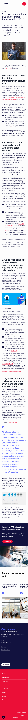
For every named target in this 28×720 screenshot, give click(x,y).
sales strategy (8, 68)
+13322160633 (6, 643)
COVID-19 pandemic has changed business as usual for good (14, 98)
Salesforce (14, 350)
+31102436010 (5, 649)
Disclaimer (23, 715)
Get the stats (7, 541)
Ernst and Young (13, 422)
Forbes (7, 230)
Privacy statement (21, 712)
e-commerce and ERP (7, 363)
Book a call (6, 664)
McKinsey (13, 127)
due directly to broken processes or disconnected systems (12, 370)
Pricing (4, 692)
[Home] (5, 3)
